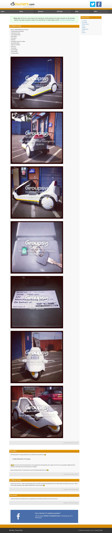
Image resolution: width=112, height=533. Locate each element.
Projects (84, 27)
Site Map (11, 530)
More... (96, 11)
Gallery (2, 11)
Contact (84, 32)
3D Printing (59, 11)
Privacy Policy (19, 530)
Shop (76, 11)
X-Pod (83, 31)
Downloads (84, 22)
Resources (40, 11)
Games (83, 26)
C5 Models (84, 21)
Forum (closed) (85, 24)
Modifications (85, 29)
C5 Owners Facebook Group (66, 20)
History (21, 11)
